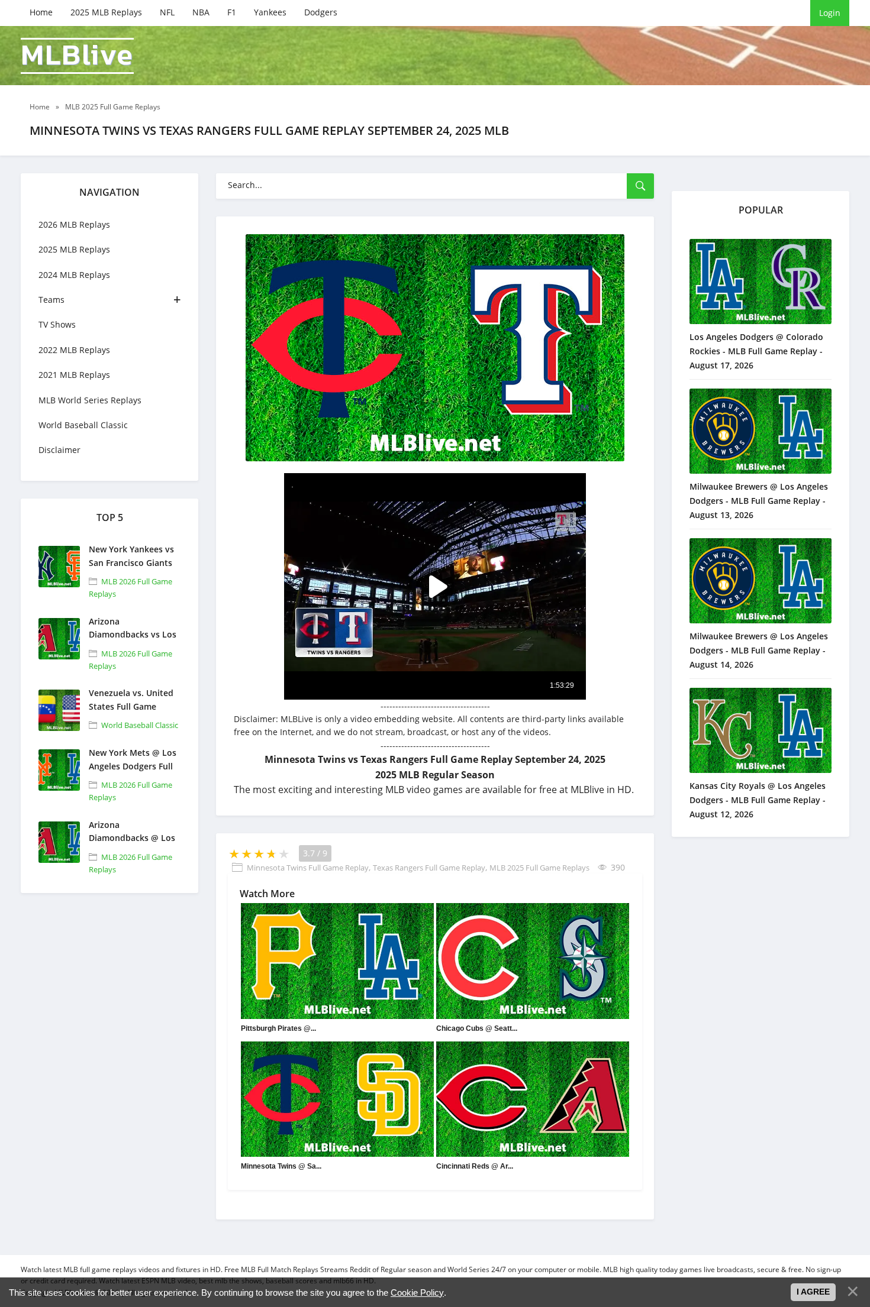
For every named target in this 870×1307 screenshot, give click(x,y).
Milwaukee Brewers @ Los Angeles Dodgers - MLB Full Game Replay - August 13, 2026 (758, 500)
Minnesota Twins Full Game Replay (308, 867)
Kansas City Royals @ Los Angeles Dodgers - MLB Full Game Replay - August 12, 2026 (757, 800)
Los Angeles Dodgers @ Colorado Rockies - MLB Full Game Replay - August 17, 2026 (756, 351)
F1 (231, 12)
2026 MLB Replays (74, 224)
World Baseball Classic (83, 425)
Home (41, 12)
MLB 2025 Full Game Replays (539, 867)
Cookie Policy (417, 1292)
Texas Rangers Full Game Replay (429, 867)
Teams (51, 299)
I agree (813, 1291)
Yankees (270, 12)
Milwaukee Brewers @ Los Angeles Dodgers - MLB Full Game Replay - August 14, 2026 (758, 650)
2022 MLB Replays (74, 349)
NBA (201, 12)
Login (829, 12)
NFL (167, 12)
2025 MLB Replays (106, 12)
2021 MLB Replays (74, 374)
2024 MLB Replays (74, 274)
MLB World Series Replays (89, 400)
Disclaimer (59, 449)
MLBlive (77, 56)
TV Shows (57, 324)
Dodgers (320, 12)
